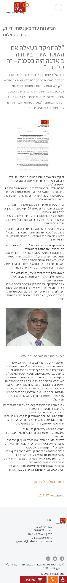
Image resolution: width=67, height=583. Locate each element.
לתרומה (30, 579)
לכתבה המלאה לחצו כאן (49, 481)
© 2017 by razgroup (52, 573)
